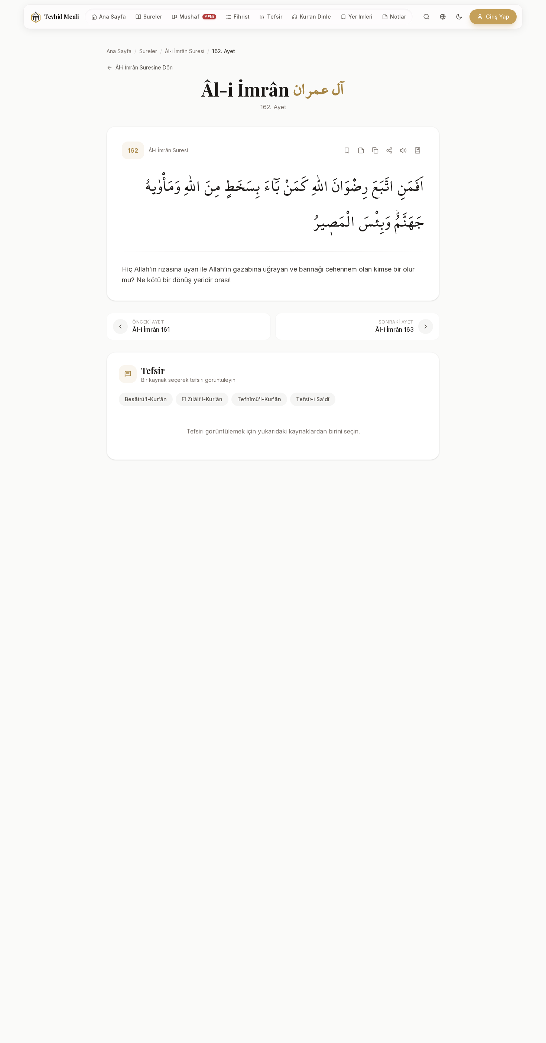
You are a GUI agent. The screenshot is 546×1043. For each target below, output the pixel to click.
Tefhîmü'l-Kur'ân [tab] (259, 399)
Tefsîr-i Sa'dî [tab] (312, 399)
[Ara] (426, 16)
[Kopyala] (375, 150)
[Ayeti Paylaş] (389, 150)
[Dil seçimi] (442, 16)
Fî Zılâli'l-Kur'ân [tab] (202, 399)
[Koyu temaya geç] (459, 16)
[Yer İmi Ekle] (347, 150)
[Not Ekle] (361, 150)
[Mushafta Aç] (417, 150)
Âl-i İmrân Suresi (184, 51)
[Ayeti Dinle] (403, 150)
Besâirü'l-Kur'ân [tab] (146, 399)
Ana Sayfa (119, 51)
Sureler (148, 51)
